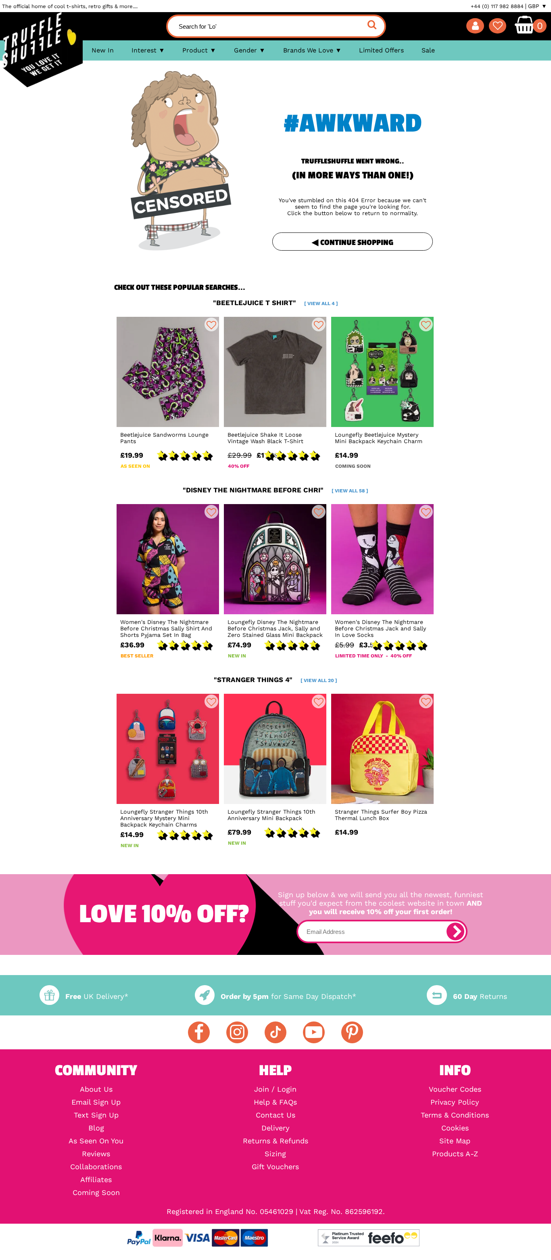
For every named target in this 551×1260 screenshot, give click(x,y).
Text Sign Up (96, 1115)
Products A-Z (455, 1153)
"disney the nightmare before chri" (275, 490)
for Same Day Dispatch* (288, 996)
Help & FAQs (275, 1102)
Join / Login (275, 1089)
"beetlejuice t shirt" (275, 303)
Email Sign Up (96, 1102)
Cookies (455, 1128)
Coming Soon (96, 1192)
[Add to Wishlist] (211, 324)
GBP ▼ (537, 6)
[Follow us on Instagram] (237, 1032)
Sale (428, 50)
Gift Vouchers (275, 1166)
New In (103, 50)
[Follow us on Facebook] (199, 1032)
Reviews (96, 1153)
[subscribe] (455, 931)
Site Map (454, 1141)
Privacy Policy (454, 1102)
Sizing (275, 1153)
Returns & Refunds (275, 1141)
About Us (96, 1089)
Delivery (275, 1128)
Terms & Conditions (455, 1115)
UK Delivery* (96, 996)
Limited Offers (381, 50)
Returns (480, 996)
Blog (96, 1128)
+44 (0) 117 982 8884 (497, 6)
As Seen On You (96, 1141)
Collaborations (96, 1166)
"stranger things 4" (275, 680)
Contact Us (275, 1115)
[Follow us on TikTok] (275, 1032)
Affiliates (96, 1179)
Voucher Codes (455, 1089)
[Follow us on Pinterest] (352, 1032)
